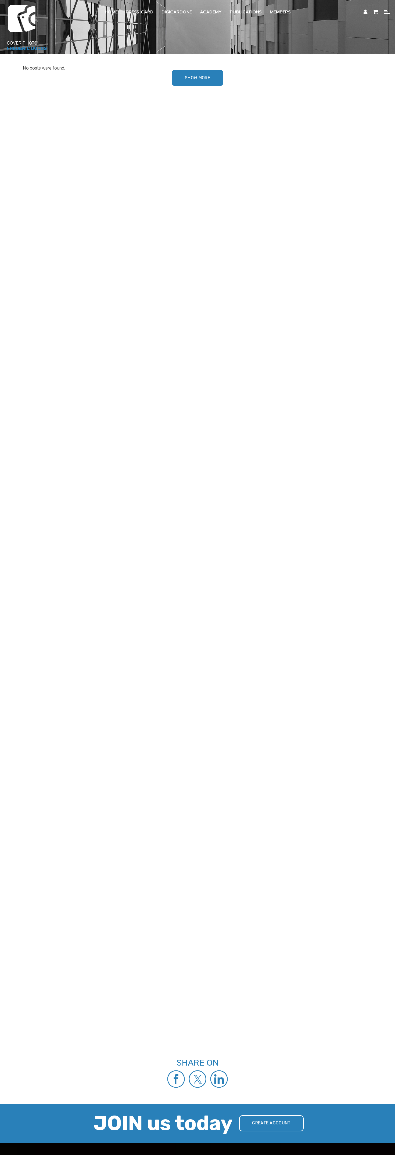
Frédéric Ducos (27, 48)
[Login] (365, 12)
